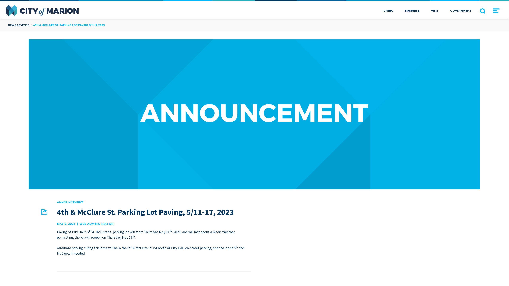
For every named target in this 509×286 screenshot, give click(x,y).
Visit (435, 10)
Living (388, 10)
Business (412, 10)
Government (461, 10)
